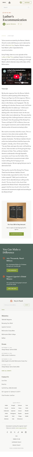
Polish (6, 413)
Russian (20, 413)
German (13, 408)
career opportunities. (21, 428)
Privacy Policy (16, 445)
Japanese (13, 410)
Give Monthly (12, 270)
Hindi (26, 408)
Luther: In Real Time (8, 57)
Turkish (26, 416)
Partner (27, 2)
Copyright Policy (16, 442)
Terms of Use (16, 439)
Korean (20, 410)
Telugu (19, 416)
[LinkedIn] (26, 432)
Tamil (13, 416)
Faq (16, 436)
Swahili (6, 416)
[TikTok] (18, 432)
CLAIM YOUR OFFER (16, 233)
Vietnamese (20, 418)
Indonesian (6, 410)
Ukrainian (6, 418)
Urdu (13, 418)
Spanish (26, 413)
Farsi (27, 405)
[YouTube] (22, 432)
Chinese (20, 405)
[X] (14, 432)
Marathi (26, 410)
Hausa (20, 408)
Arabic (6, 405)
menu (4, 2)
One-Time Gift (12, 288)
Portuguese (13, 413)
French (6, 408)
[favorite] (19, 24)
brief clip (11, 45)
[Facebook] (7, 432)
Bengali (13, 405)
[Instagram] (11, 432)
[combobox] (14, 7)
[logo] (9, 2)
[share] (21, 24)
